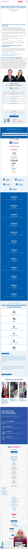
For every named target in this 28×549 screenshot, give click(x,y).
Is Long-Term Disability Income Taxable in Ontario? (22, 399)
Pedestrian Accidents (5, 491)
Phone (14, 98)
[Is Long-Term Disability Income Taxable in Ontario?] (23, 390)
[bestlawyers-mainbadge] (17, 119)
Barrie (14, 510)
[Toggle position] (24, 525)
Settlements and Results (14, 501)
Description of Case (14, 103)
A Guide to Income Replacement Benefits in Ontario (14, 399)
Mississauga (14, 508)
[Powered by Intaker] (22, 547)
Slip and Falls (4, 492)
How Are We (8, 180)
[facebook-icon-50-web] (10, 538)
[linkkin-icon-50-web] (11, 538)
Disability (3, 490)
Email (14, 96)
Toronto (14, 507)
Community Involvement (14, 502)
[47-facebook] (14, 141)
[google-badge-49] (14, 86)
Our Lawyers (14, 500)
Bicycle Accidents (4, 487)
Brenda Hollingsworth (16, 57)
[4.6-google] (14, 138)
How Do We (14, 189)
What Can (21, 184)
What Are (21, 180)
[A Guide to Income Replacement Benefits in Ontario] (14, 390)
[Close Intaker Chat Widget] (25, 525)
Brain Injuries (4, 488)
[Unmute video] (15, 525)
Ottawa (14, 506)
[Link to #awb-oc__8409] (26, 1)
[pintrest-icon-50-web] (13, 538)
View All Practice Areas (5, 494)
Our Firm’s (8, 184)
